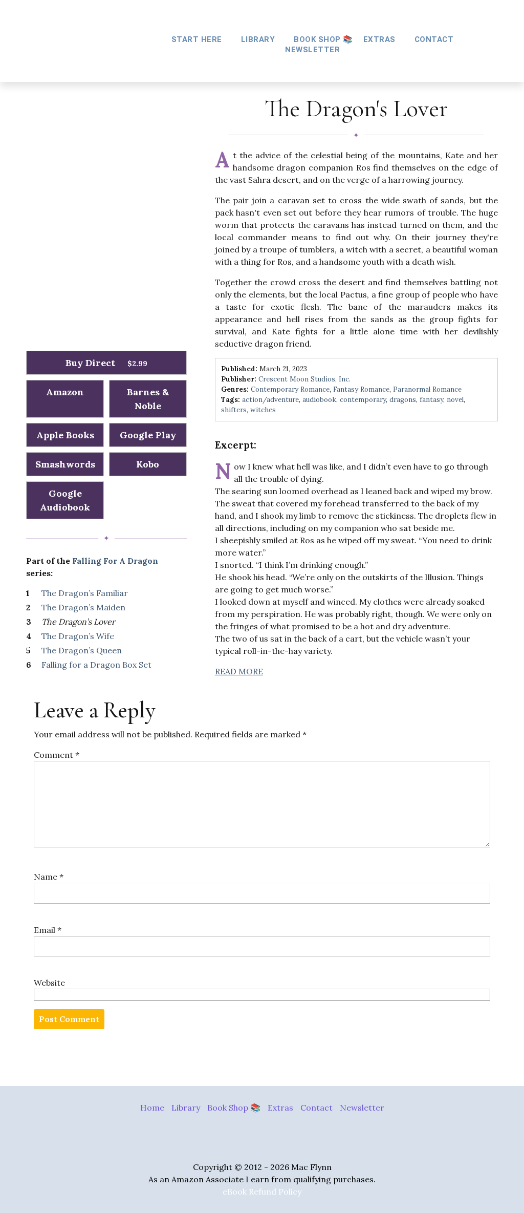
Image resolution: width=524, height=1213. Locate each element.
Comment (56, 755)
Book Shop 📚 (323, 39)
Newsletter (312, 49)
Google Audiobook (65, 500)
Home (152, 1107)
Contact (434, 39)
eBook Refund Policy (262, 1191)
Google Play (148, 435)
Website (49, 982)
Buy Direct (106, 363)
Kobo (147, 464)
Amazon (65, 392)
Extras (280, 1107)
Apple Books (65, 435)
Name (48, 876)
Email (47, 930)
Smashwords (65, 464)
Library (185, 1107)
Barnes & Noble (148, 399)
